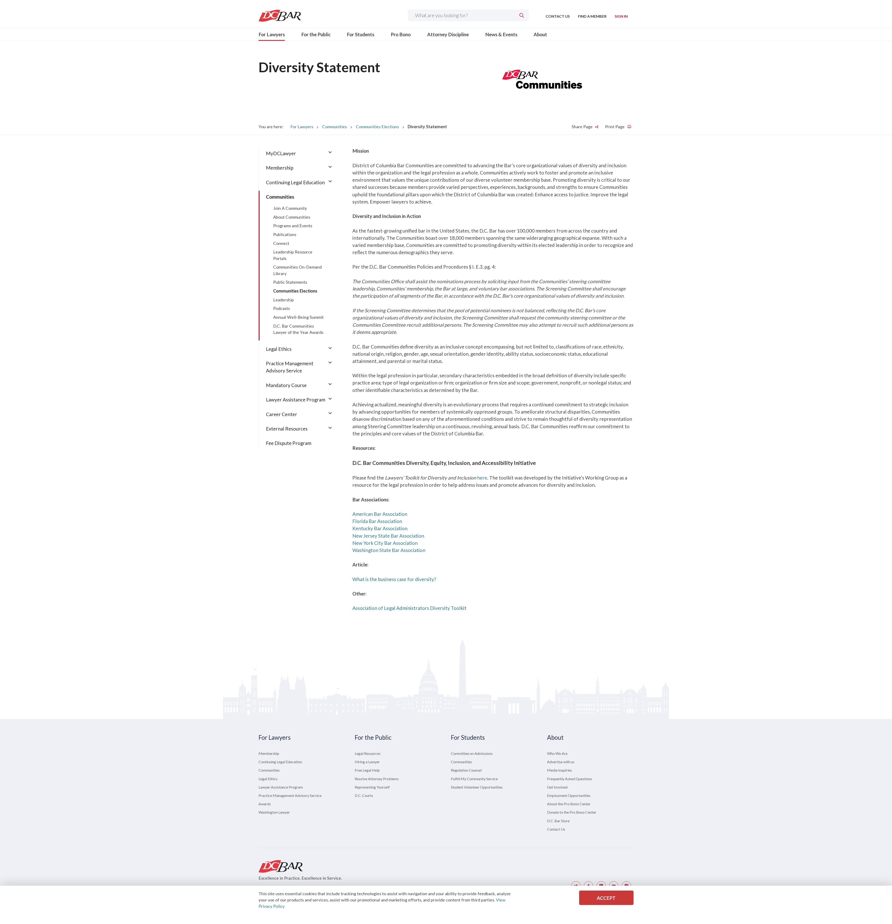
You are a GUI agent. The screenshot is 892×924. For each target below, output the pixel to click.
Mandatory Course (286, 385)
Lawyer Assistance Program (295, 399)
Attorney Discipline (448, 34)
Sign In (621, 16)
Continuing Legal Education (295, 182)
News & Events (501, 34)
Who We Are (557, 753)
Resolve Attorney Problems (377, 778)
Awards (265, 804)
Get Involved (557, 787)
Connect (281, 243)
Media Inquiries (559, 770)
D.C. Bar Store (558, 821)
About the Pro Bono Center (568, 804)
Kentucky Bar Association (379, 528)
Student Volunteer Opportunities (477, 787)
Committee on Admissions (472, 753)
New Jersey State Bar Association (388, 536)
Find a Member (592, 16)
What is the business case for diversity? (394, 579)
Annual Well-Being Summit (298, 317)
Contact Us (558, 16)
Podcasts (281, 308)
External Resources (287, 428)
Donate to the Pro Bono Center (571, 812)
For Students (360, 34)
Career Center (281, 414)
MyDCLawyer (281, 153)
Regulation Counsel (466, 770)
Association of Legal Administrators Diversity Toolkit (409, 608)
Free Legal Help (367, 770)
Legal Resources (367, 753)
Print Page (615, 126)
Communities (334, 126)
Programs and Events (292, 225)
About (540, 34)
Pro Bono (401, 34)
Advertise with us (560, 762)
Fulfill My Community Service (474, 778)
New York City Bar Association (385, 543)
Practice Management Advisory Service (290, 795)
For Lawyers (272, 34)
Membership (279, 168)
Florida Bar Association (377, 521)
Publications (284, 234)
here (482, 477)
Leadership (283, 299)
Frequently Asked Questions (569, 778)
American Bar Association (379, 514)
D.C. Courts (364, 795)
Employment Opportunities (568, 795)
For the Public (316, 34)
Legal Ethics (279, 349)
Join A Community (290, 208)
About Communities (291, 217)
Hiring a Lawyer (367, 762)
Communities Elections (377, 126)
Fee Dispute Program (288, 443)
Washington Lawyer (274, 812)
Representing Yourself (372, 787)
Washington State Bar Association (388, 550)
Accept (606, 898)
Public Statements (290, 282)
